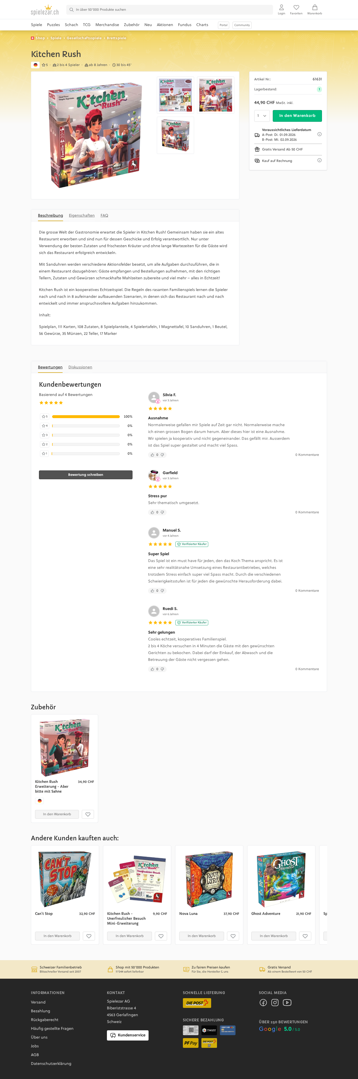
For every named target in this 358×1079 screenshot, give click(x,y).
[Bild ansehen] (95, 135)
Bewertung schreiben (85, 475)
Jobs (35, 1046)
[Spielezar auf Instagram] (275, 1004)
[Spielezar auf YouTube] (287, 1004)
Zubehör (132, 25)
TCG (87, 25)
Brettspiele (116, 38)
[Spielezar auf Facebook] (263, 1004)
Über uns (39, 1038)
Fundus (184, 25)
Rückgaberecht (44, 1020)
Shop (40, 38)
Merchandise (107, 25)
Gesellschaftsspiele (84, 38)
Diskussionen (80, 367)
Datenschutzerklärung (51, 1064)
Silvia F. (169, 395)
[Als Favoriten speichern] (88, 814)
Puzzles (53, 25)
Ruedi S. (170, 609)
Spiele (36, 25)
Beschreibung (50, 216)
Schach (71, 25)
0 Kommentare (307, 455)
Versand (38, 1002)
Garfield (170, 473)
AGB (35, 1055)
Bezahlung (40, 1011)
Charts (202, 25)
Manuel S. (172, 531)
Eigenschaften (82, 216)
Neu (148, 25)
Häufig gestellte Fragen (52, 1029)
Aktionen (165, 25)
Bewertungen (50, 367)
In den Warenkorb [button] (57, 814)
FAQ (104, 216)
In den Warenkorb (297, 116)
